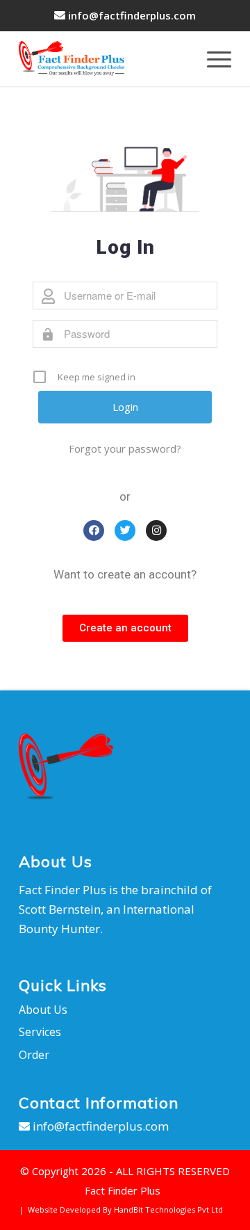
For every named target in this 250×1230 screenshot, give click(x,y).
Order (34, 1054)
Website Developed (64, 1209)
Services (40, 1031)
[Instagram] (156, 530)
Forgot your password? (125, 448)
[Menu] (212, 58)
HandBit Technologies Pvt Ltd (168, 1209)
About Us (43, 1009)
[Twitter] (125, 530)
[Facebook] (93, 530)
